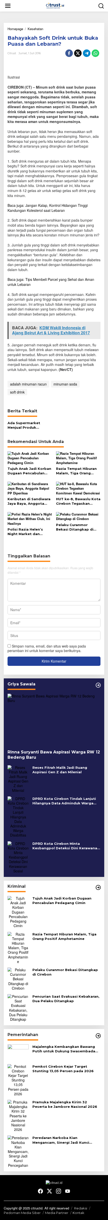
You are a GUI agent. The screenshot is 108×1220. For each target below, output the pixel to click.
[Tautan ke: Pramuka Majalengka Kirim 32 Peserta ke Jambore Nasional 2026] (18, 1115)
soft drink (17, 392)
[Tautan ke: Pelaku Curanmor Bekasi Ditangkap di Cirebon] (18, 978)
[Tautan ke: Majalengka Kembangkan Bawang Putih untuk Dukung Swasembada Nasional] (18, 1051)
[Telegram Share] (86, 53)
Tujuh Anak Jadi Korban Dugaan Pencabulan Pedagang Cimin (29, 471)
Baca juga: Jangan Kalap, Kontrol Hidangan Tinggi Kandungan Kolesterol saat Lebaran (48, 208)
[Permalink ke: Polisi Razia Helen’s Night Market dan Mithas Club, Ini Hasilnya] (30, 518)
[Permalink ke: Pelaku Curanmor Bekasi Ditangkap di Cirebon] (78, 516)
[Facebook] (40, 1191)
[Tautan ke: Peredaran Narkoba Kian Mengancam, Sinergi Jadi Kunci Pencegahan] (18, 1150)
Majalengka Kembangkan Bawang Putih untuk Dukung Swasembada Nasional (63, 1049)
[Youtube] (67, 1191)
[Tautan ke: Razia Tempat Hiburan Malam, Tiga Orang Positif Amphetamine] (18, 947)
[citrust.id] (55, 5)
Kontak (78, 1213)
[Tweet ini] (78, 53)
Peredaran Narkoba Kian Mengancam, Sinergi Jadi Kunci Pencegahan (60, 1140)
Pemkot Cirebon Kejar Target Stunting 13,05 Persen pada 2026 (63, 1068)
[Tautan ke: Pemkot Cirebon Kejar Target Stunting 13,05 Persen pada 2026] (18, 1079)
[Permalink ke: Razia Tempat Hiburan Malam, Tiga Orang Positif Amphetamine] (78, 457)
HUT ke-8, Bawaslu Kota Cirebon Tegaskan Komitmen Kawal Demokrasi (78, 501)
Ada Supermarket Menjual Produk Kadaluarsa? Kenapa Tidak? (26, 425)
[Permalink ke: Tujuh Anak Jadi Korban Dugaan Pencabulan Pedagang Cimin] (30, 457)
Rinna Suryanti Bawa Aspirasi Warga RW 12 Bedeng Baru (54, 755)
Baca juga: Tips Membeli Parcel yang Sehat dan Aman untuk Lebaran (51, 282)
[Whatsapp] (95, 53)
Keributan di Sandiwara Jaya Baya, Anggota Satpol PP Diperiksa (29, 501)
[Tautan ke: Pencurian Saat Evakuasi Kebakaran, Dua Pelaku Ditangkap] (18, 1007)
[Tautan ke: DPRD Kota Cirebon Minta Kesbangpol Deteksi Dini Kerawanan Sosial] (18, 856)
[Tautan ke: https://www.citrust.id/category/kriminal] (98, 887)
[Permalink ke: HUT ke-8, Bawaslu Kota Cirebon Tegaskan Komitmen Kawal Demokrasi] (78, 488)
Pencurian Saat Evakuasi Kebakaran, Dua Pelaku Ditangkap (65, 998)
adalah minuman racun (28, 384)
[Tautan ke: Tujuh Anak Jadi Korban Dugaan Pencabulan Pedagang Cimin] (18, 911)
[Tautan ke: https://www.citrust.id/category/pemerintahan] (98, 1036)
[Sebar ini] (69, 53)
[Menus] (8, 5)
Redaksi (80, 1208)
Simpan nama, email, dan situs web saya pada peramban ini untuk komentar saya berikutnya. (47, 648)
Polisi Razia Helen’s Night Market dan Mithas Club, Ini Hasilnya (30, 531)
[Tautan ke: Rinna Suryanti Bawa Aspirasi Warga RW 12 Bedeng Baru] (54, 720)
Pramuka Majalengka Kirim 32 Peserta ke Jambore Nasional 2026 (64, 1104)
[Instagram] (58, 1191)
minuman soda (65, 384)
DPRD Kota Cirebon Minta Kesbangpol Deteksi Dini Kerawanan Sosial (65, 846)
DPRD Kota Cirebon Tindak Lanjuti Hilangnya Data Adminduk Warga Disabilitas (64, 801)
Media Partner (56, 1213)
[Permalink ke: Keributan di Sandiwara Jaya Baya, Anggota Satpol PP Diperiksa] (30, 488)
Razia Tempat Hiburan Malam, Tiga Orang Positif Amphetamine (76, 471)
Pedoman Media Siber (22, 1213)
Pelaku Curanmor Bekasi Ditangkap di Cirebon (74, 527)
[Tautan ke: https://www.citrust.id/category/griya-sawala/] (98, 685)
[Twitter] (49, 1191)
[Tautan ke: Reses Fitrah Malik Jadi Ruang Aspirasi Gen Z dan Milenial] (18, 778)
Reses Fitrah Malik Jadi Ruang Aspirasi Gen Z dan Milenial (59, 769)
